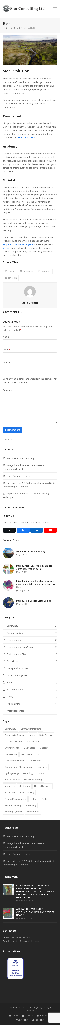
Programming (13, 703)
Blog (13, 27)
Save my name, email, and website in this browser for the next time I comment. (30, 380)
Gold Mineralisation (15, 760)
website (7, 247)
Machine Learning (33, 779)
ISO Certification (15, 689)
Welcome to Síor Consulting (20, 458)
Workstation (33, 811)
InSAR (10, 682)
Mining (10, 696)
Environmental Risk (16, 654)
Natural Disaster (42, 786)
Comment (8, 390)
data (32, 735)
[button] (55, 9)
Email (6, 349)
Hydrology (28, 773)
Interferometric (12, 779)
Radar (45, 798)
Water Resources (15, 710)
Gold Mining (35, 760)
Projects (29, 1015)
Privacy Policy (22, 1019)
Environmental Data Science (21, 646)
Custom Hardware (16, 632)
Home (6, 27)
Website (7, 362)
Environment (34, 741)
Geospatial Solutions (17, 668)
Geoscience (13, 661)
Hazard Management (17, 675)
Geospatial (26, 754)
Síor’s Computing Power (19, 475)
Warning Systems (13, 811)
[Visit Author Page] (30, 291)
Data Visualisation (14, 741)
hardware (42, 766)
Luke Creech (30, 303)
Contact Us (45, 1015)
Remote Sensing (13, 805)
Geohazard (30, 747)
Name (7, 336)
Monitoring (24, 786)
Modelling (10, 786)
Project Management (15, 798)
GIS (38, 754)
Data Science (46, 735)
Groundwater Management (18, 766)
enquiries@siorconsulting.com (18, 244)
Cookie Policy (38, 1019)
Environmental (14, 639)
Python (33, 798)
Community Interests (30, 728)
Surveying (31, 805)
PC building (10, 792)
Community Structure (15, 735)
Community (12, 625)
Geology (44, 747)
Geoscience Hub (26, 137)
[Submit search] (54, 439)
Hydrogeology (12, 773)
